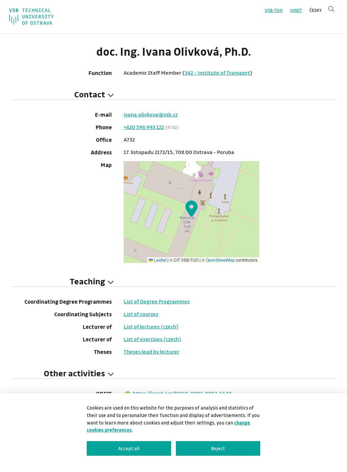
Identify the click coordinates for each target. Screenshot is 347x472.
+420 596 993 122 (144, 127)
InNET (296, 10)
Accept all (129, 448)
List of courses (141, 313)
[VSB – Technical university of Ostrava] (31, 16)
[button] (191, 209)
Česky (315, 10)
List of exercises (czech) (152, 339)
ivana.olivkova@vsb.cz (151, 114)
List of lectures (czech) (151, 326)
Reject (218, 448)
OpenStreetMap (220, 260)
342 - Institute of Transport (217, 72)
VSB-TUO (274, 10)
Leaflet (159, 260)
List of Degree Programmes (157, 301)
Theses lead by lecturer (151, 351)
